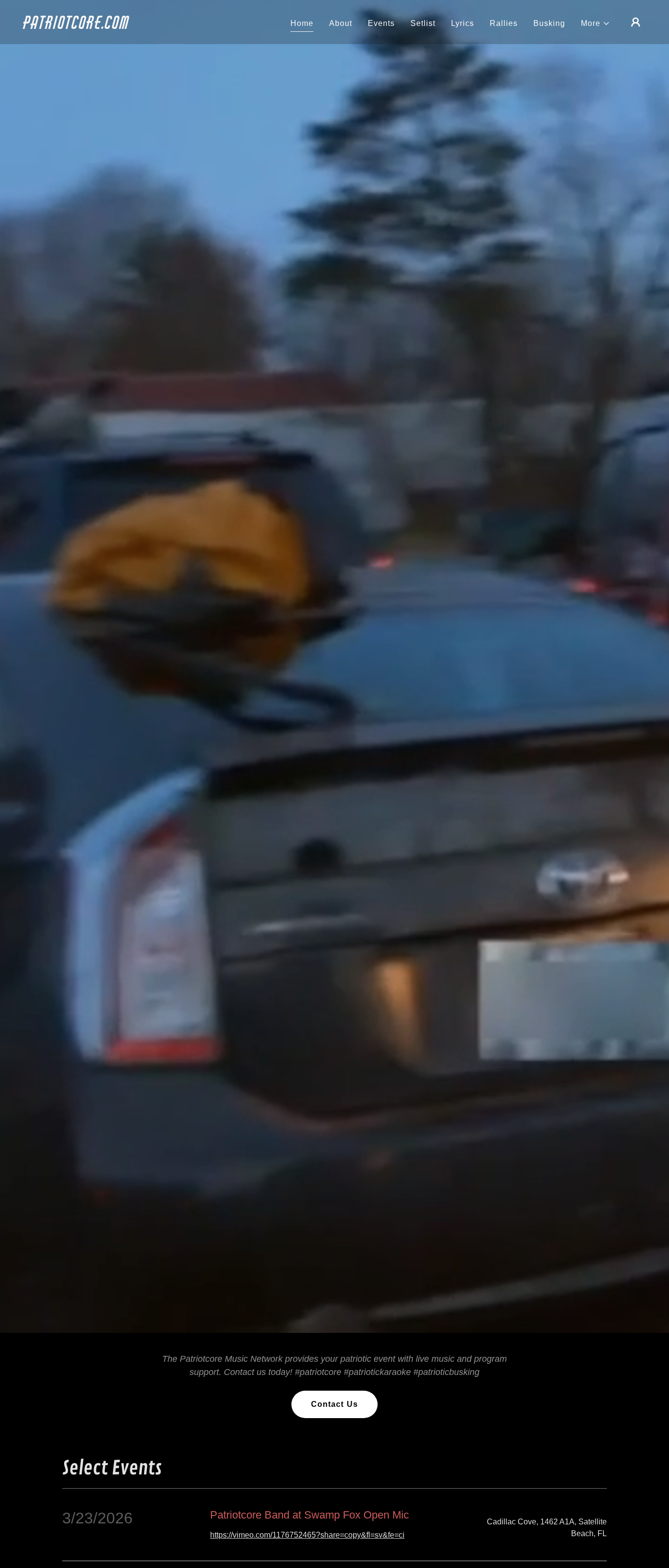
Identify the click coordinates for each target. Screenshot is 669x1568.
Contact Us (334, 1404)
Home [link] (301, 23)
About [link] (340, 23)
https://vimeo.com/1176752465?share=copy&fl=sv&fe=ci (307, 1535)
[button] (595, 23)
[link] (111, 26)
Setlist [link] (422, 23)
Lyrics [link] (462, 23)
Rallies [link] (504, 23)
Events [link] (381, 23)
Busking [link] (549, 23)
